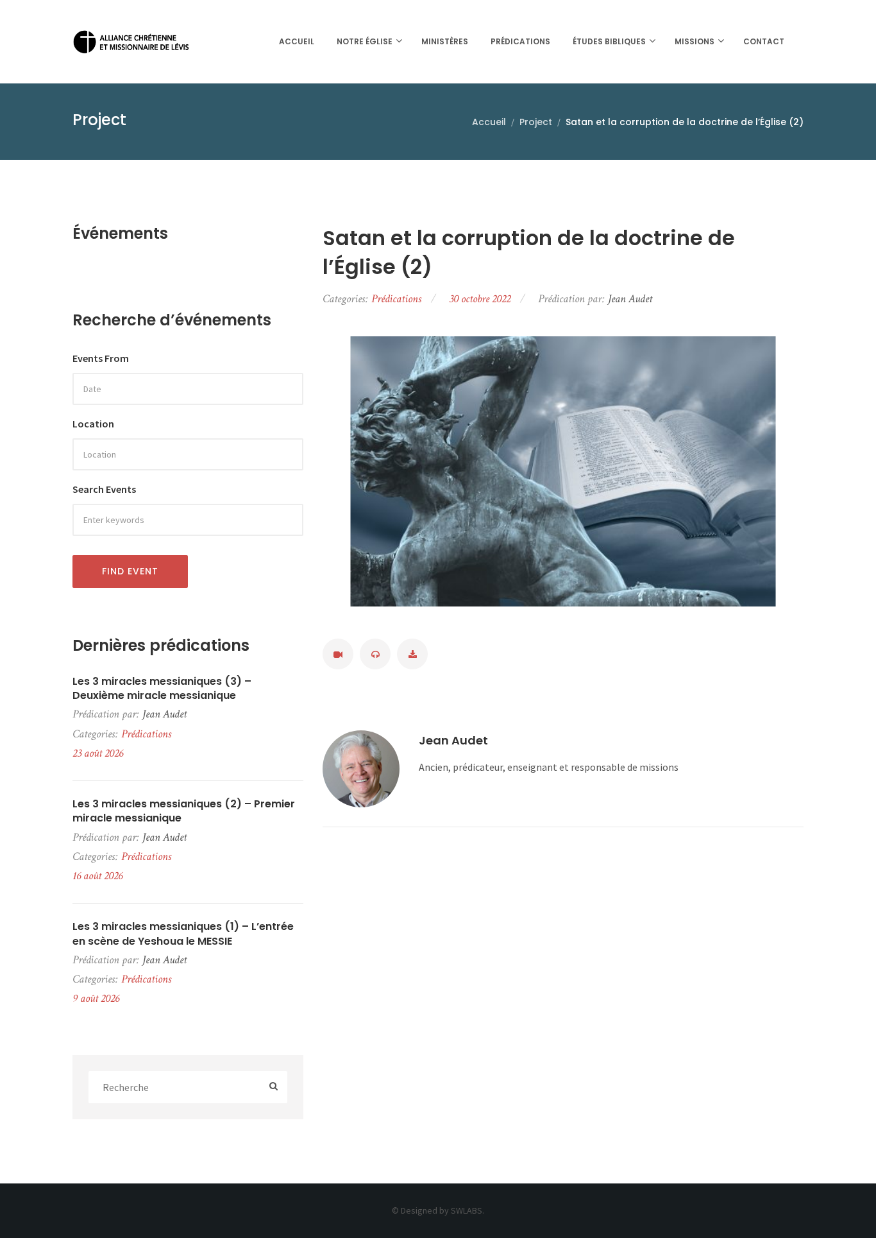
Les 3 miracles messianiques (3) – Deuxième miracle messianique (161, 689)
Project (535, 122)
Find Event (130, 571)
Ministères (444, 41)
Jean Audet (453, 740)
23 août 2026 (97, 753)
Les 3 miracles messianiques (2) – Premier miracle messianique (183, 811)
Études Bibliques (609, 41)
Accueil (296, 41)
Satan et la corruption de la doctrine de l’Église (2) (529, 252)
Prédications (520, 41)
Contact (763, 41)
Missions (694, 41)
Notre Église (364, 41)
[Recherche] (273, 1087)
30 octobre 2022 (479, 298)
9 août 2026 (95, 998)
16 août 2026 (97, 875)
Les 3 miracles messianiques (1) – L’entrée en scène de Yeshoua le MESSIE (183, 934)
